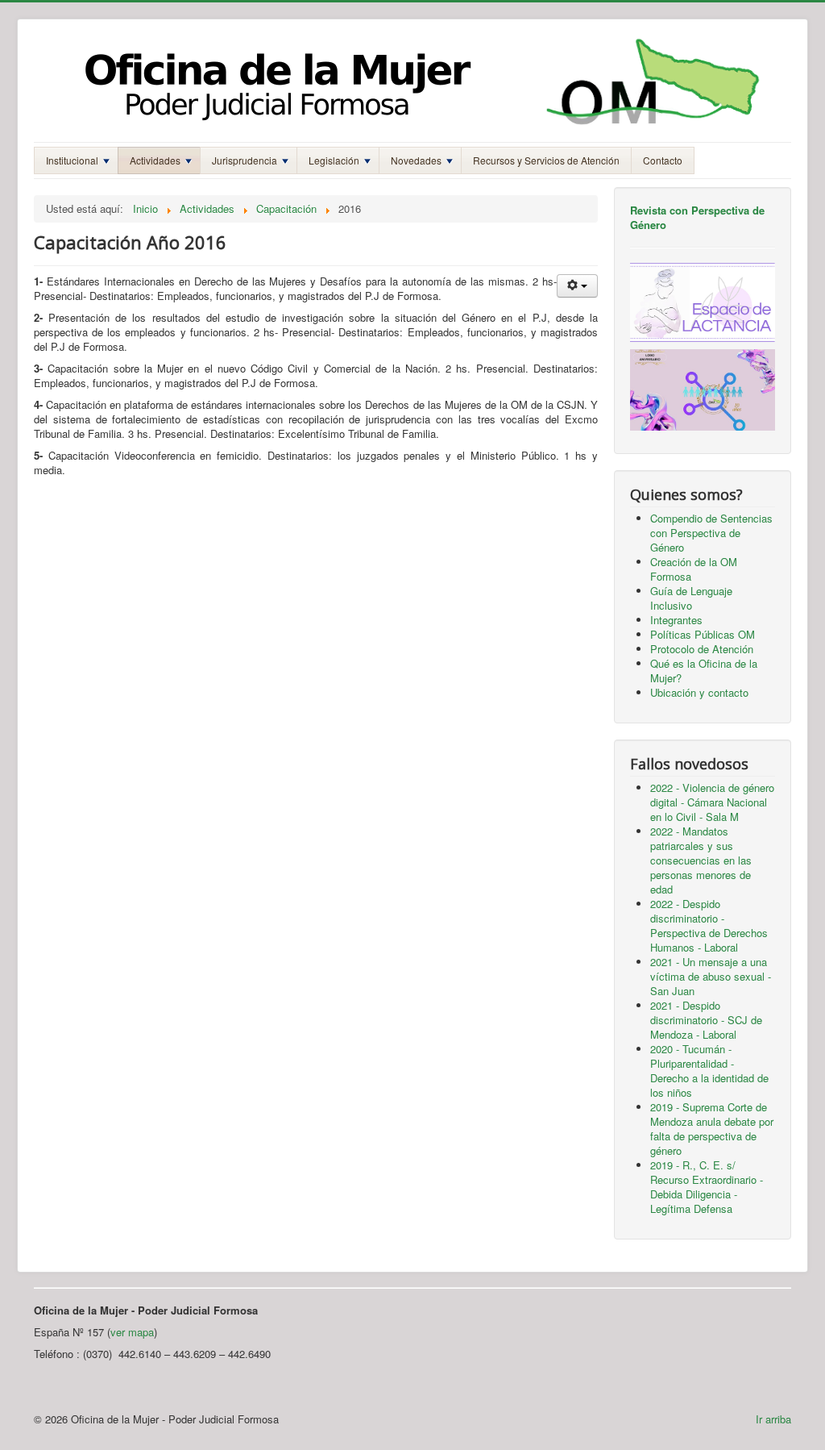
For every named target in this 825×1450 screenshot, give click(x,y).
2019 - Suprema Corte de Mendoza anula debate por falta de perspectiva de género (711, 1128)
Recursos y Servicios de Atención (546, 160)
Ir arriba (773, 1419)
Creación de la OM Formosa (693, 569)
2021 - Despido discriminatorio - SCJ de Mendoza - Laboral (706, 1020)
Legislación (334, 160)
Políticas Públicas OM (702, 634)
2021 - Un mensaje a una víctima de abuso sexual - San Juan (710, 976)
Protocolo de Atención (701, 648)
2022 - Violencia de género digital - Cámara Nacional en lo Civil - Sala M (712, 802)
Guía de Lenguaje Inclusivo (691, 598)
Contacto (662, 160)
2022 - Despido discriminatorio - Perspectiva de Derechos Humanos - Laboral (709, 925)
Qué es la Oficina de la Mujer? (703, 670)
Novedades (416, 160)
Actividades (155, 160)
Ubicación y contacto (699, 692)
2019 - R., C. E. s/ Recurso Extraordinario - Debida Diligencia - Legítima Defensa (706, 1186)
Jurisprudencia (244, 160)
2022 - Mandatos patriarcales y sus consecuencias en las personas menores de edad (701, 860)
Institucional (72, 160)
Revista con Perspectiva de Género (697, 217)
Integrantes (676, 619)
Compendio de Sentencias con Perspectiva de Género (711, 532)
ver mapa (132, 1332)
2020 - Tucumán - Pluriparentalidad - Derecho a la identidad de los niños (709, 1070)
